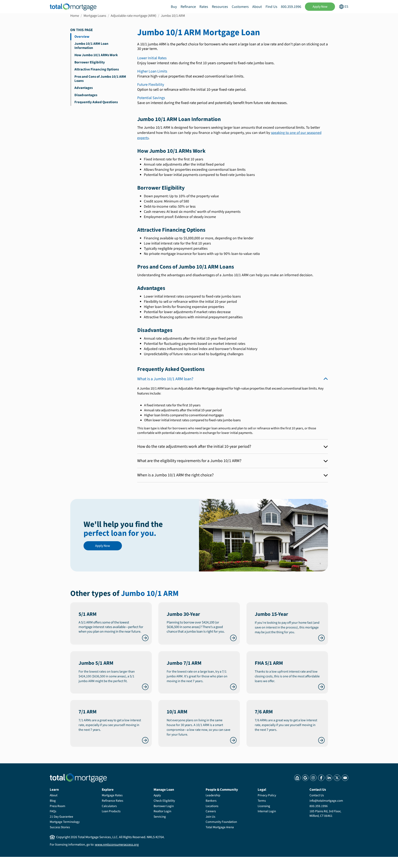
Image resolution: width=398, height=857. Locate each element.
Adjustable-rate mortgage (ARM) (133, 15)
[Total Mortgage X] (337, 778)
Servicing (160, 816)
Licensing (264, 806)
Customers (240, 6)
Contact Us (316, 795)
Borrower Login (164, 806)
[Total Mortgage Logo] (78, 777)
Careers (211, 811)
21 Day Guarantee (61, 816)
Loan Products (111, 811)
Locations (212, 806)
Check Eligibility (164, 800)
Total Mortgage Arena (220, 827)
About (257, 6)
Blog (53, 800)
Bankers (211, 800)
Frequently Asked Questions (96, 102)
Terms (262, 800)
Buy (174, 6)
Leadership (213, 795)
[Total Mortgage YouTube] (345, 778)
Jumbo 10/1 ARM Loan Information (91, 45)
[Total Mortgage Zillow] (297, 778)
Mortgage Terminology (65, 821)
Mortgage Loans (95, 15)
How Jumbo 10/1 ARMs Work (96, 55)
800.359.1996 (291, 6)
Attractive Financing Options (96, 69)
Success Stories (60, 827)
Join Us (210, 816)
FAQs (53, 811)
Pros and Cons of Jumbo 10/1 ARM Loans (100, 78)
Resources (220, 6)
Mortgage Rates (112, 795)
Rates (203, 6)
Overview (81, 36)
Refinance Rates (112, 800)
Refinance (188, 6)
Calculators (109, 806)
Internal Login (267, 811)
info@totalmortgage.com (326, 800)
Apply (157, 795)
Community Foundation (221, 821)
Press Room (57, 806)
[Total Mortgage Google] (305, 778)
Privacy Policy (267, 795)
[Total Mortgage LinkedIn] (329, 778)
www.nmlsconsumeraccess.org (117, 844)
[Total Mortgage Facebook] (321, 778)
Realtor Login (162, 811)
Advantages (83, 87)
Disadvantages (85, 95)
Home (74, 15)
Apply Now (320, 6)
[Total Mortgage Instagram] (313, 778)
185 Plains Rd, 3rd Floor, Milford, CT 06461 (325, 813)
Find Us (271, 6)
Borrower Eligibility (89, 62)
